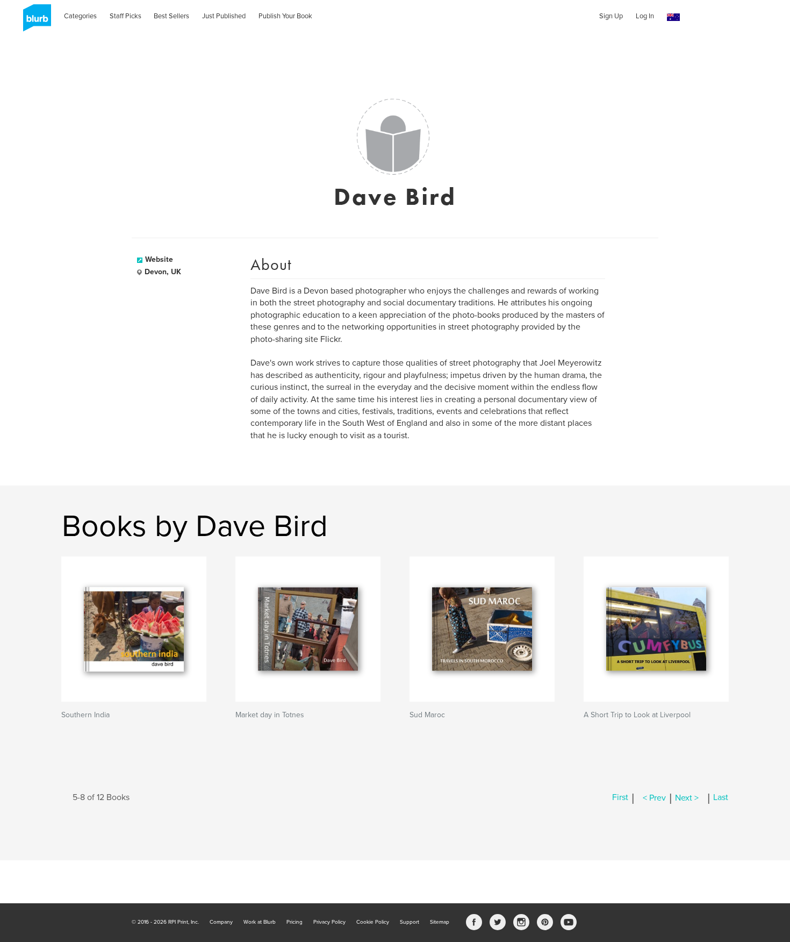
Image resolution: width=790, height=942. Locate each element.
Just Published (224, 16)
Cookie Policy (372, 922)
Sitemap (439, 922)
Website (159, 259)
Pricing (294, 922)
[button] (673, 17)
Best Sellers (171, 16)
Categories (80, 16)
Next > (687, 798)
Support (409, 922)
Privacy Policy (329, 922)
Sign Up (611, 16)
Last (720, 798)
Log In (645, 16)
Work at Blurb (259, 922)
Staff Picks (125, 16)
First (620, 798)
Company (221, 922)
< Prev (654, 798)
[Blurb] (34, 21)
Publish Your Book (285, 16)
